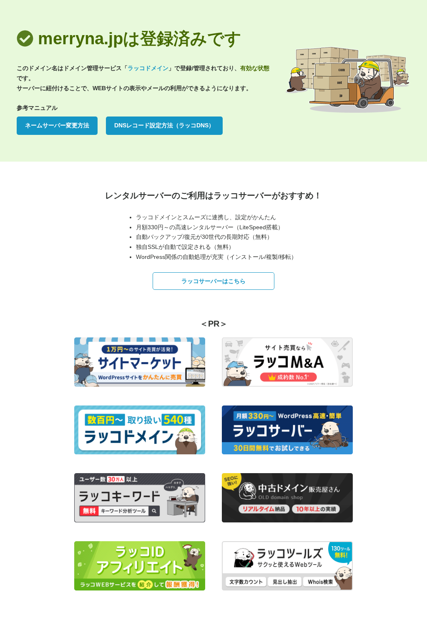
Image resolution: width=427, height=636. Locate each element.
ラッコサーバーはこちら (213, 281)
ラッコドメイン (148, 68)
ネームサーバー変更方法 (57, 125)
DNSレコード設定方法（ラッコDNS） (164, 125)
